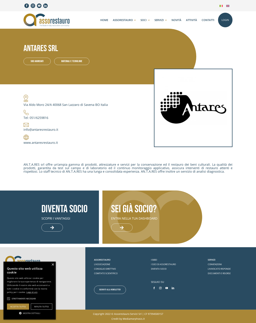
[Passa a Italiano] (221, 5)
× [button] (52, 264)
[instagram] (33, 5)
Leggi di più (31, 292)
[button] (29, 313)
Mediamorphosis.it (134, 318)
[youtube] (39, 5)
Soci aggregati (37, 61)
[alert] (29, 291)
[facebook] (26, 5)
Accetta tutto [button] (18, 306)
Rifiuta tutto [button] (41, 306)
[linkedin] (45, 5)
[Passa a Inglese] (227, 5)
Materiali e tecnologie (71, 61)
